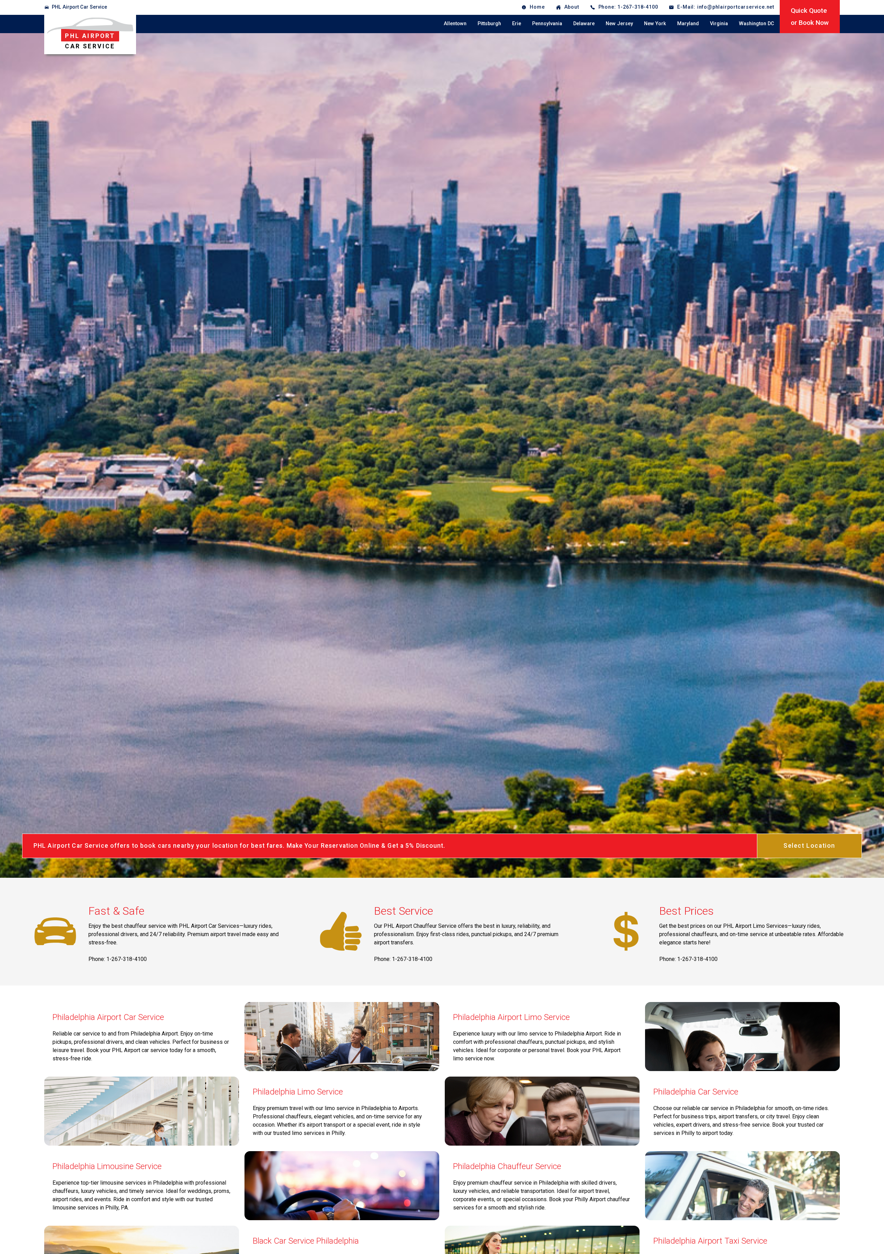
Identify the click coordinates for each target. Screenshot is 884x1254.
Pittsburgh (489, 24)
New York (655, 24)
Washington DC (756, 24)
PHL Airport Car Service (79, 7)
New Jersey (619, 24)
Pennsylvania (547, 24)
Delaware (584, 24)
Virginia (719, 24)
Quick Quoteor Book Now (810, 17)
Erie (516, 24)
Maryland (688, 24)
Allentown (455, 24)
